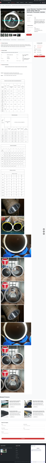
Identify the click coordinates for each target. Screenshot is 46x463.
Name (2, 424)
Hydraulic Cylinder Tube (8, 5)
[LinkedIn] (40, 54)
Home (9, 2)
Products (13, 2)
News (26, 2)
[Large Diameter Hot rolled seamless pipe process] (13, 21)
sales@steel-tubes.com (42, 0)
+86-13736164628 (39, 47)
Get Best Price (12, 406)
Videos (18, 2)
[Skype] (44, 231)
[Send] (44, 462)
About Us (21, 2)
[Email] (44, 229)
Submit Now (23, 438)
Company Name (25, 424)
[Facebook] (38, 54)
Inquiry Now (39, 56)
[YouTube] (41, 54)
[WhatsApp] (44, 234)
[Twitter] (37, 54)
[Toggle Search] (40, 2)
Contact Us (30, 2)
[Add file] (31, 462)
